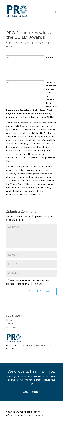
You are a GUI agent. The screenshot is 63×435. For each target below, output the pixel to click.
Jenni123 (13, 42)
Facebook (11, 327)
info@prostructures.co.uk (41, 345)
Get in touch (31, 392)
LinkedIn (10, 320)
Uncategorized (40, 42)
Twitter (9, 323)
